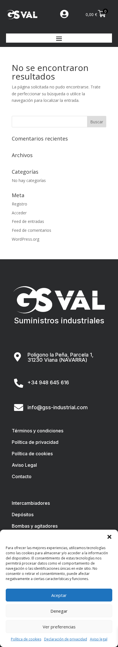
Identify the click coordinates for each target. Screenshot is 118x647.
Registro (19, 204)
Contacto (22, 476)
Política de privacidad (35, 442)
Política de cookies (26, 639)
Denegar (59, 611)
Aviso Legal (24, 465)
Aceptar (59, 595)
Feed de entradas (28, 221)
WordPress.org (25, 239)
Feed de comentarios (31, 230)
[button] (109, 537)
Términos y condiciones (37, 431)
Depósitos (23, 514)
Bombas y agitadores (35, 526)
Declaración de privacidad (65, 639)
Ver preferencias (59, 627)
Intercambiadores (31, 503)
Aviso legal (98, 639)
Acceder (19, 212)
